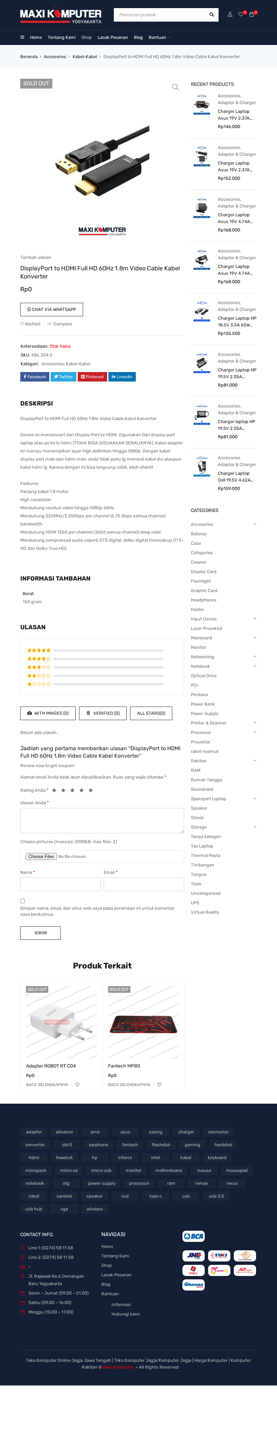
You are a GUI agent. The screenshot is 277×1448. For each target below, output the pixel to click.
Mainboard (201, 637)
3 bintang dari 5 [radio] (74, 791)
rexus (232, 1183)
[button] (176, 87)
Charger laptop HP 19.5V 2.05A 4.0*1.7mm (236, 425)
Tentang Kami (115, 1255)
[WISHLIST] (77, 1085)
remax (201, 1183)
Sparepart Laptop (208, 798)
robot (33, 1196)
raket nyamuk (205, 751)
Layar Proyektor (207, 628)
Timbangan (202, 864)
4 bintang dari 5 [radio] (83, 791)
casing (155, 1131)
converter (35, 1144)
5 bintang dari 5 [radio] (93, 791)
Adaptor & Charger (237, 102)
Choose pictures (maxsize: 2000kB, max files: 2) (68, 841)
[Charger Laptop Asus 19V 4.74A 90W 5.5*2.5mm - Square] (202, 208)
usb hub (33, 1208)
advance (64, 1131)
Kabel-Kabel (85, 56)
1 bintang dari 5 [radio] (56, 791)
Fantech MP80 (124, 1066)
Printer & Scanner (209, 723)
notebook (34, 1183)
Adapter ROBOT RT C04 (51, 1066)
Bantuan (110, 1293)
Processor (201, 732)
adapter (34, 1131)
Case (196, 543)
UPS (195, 902)
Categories (202, 552)
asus (125, 1131)
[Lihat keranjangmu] (251, 14)
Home (107, 1246)
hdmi (34, 1157)
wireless (94, 1208)
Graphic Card (204, 590)
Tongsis (199, 874)
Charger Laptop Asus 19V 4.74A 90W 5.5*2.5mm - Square (236, 218)
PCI (194, 685)
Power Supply (205, 713)
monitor (134, 1170)
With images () (51, 713)
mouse (204, 1170)
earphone (98, 1144)
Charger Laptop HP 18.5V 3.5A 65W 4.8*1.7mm (237, 322)
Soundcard (202, 789)
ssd (125, 1196)
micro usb (101, 1170)
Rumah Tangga (206, 779)
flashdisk (161, 1144)
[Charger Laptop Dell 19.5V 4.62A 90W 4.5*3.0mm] (202, 466)
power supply (102, 1183)
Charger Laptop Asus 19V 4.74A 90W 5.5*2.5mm (234, 270)
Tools (196, 883)
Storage (199, 827)
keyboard (217, 1157)
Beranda (28, 56)
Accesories (55, 56)
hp (94, 1157)
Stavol (197, 817)
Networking (202, 656)
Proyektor (200, 741)
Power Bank (203, 704)
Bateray (199, 533)
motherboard (168, 1170)
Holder (197, 609)
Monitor (198, 647)
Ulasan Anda (34, 802)
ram (171, 1183)
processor (139, 1183)
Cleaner (198, 562)
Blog (105, 1284)
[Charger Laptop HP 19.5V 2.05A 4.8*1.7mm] (202, 363)
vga (64, 1208)
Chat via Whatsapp (53, 309)
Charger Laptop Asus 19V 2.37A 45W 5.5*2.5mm (234, 167)
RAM (195, 770)
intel (155, 1157)
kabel (185, 1157)
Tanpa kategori (206, 836)
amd (95, 1131)
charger (186, 1131)
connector (218, 1131)
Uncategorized (206, 893)
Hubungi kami (125, 1314)
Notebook (200, 666)
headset (64, 1157)
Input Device (204, 618)
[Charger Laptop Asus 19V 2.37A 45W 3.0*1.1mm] (202, 104)
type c (155, 1196)
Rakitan (198, 760)
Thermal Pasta (205, 855)
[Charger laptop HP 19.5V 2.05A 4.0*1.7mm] (202, 414)
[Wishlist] (240, 14)
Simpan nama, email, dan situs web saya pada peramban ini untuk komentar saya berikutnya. (97, 911)
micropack (36, 1170)
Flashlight (201, 581)
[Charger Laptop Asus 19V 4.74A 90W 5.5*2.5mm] (202, 259)
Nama (27, 872)
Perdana (199, 694)
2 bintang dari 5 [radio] (65, 791)
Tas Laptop (202, 846)
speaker (94, 1196)
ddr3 (67, 1144)
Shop (106, 1265)
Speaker (199, 808)
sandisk (64, 1196)
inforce (125, 1157)
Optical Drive (204, 675)
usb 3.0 (216, 1196)
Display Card (204, 571)
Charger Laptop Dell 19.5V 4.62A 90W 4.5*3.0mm (234, 477)
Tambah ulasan (35, 257)
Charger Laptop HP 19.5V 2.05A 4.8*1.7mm (237, 373)
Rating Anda (34, 790)
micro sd (69, 1170)
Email (111, 872)
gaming (192, 1144)
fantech (130, 1144)
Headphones (204, 600)
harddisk (223, 1144)
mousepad (237, 1170)
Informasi (121, 1304)
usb (186, 1196)
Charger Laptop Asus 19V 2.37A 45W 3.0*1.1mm (234, 115)
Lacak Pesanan (116, 1274)
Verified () (106, 713)
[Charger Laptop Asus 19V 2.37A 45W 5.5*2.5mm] (202, 156)
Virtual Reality (205, 912)
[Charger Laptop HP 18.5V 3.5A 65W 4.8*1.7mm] (202, 311)
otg (66, 1183)
